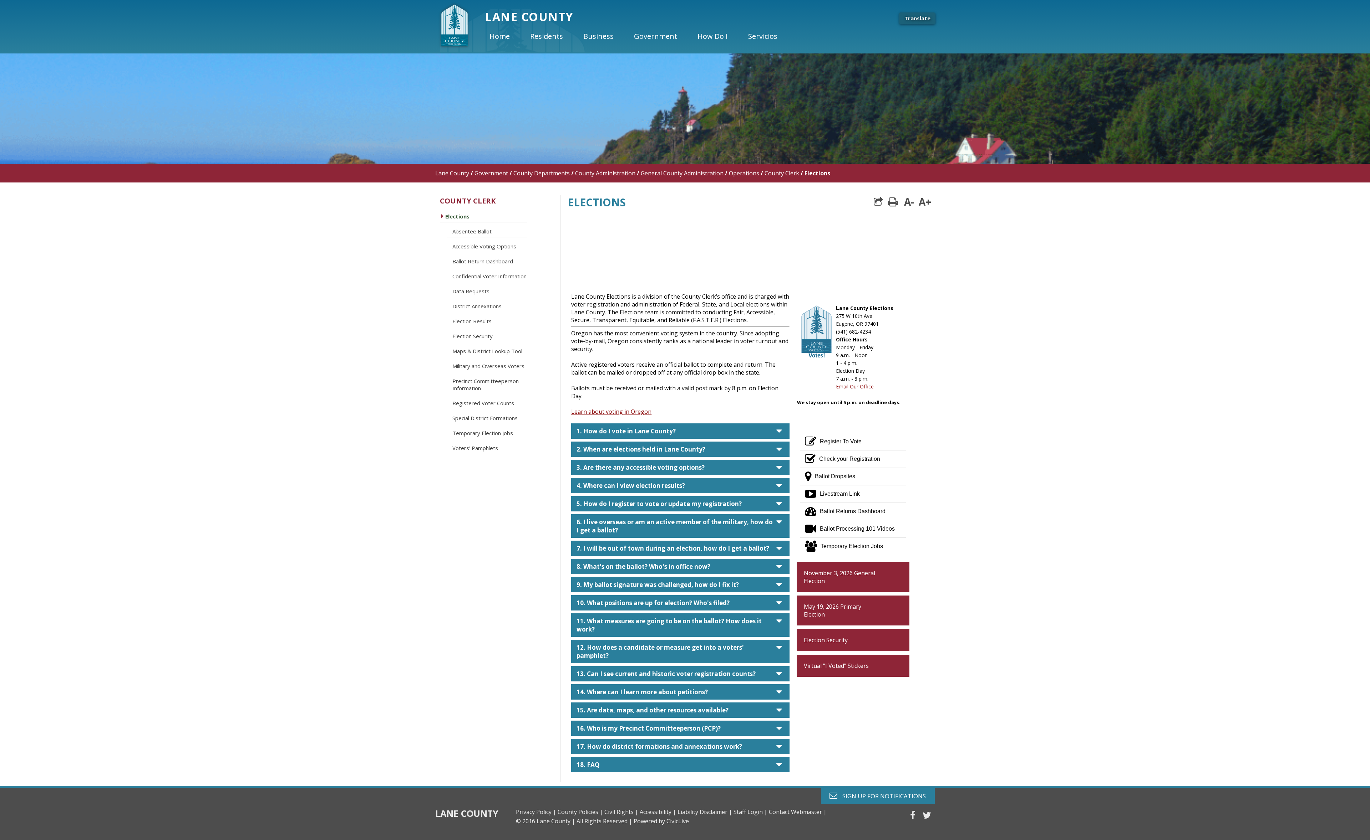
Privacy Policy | (536, 812)
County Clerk (782, 173)
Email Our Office (855, 386)
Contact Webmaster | (798, 812)
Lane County (452, 173)
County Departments (541, 173)
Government (491, 173)
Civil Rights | (621, 812)
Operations (744, 173)
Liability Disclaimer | (705, 812)
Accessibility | (658, 812)
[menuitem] (505, 36)
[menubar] (639, 36)
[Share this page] (878, 201)
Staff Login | (750, 812)
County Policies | (580, 812)
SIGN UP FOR (881, 795)
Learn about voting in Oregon (611, 412)
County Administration (605, 173)
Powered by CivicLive (661, 821)
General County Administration (682, 173)
